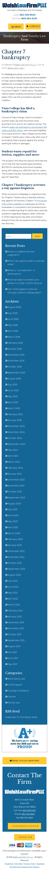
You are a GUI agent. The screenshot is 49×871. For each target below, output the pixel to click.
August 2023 (14, 503)
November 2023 (15, 485)
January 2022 (14, 616)
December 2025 (15, 355)
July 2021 (12, 652)
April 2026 (12, 331)
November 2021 (15, 628)
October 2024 (14, 438)
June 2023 (12, 515)
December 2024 (16, 426)
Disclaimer (9, 864)
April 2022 (12, 598)
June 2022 (12, 587)
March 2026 (13, 337)
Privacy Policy (29, 864)
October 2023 (14, 491)
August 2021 (13, 646)
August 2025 (14, 378)
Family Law (13, 702)
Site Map (18, 864)
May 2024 (12, 450)
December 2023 (15, 479)
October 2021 (14, 634)
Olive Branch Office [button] (24, 826)
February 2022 (15, 610)
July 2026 (12, 313)
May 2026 (12, 325)
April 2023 (12, 527)
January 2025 (14, 420)
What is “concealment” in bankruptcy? (21, 272)
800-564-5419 (29, 18)
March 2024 (13, 462)
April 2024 (12, 456)
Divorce (11, 696)
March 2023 (13, 533)
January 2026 (14, 349)
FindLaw (35, 867)
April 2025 (12, 402)
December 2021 (15, 622)
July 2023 (12, 509)
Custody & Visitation (18, 690)
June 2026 (13, 319)
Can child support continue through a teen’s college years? (24, 291)
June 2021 (12, 658)
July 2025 (12, 384)
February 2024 (15, 468)
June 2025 (12, 390)
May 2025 (12, 396)
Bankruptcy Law (15, 68)
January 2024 (14, 474)
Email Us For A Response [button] (25, 761)
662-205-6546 (27, 15)
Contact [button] (34, 26)
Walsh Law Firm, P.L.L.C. (25, 65)
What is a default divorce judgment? (20, 253)
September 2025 (16, 372)
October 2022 (14, 563)
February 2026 (15, 343)
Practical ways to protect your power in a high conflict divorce (24, 281)
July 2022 (12, 581)
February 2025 (15, 414)
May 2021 (12, 664)
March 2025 (13, 408)
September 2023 (16, 497)
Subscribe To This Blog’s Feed (21, 717)
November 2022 (15, 557)
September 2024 (16, 444)
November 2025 (15, 360)
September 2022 (16, 569)
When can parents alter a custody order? (25, 263)
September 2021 (16, 640)
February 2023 (15, 539)
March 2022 (13, 604)
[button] (16, 27)
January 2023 (14, 545)
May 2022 (12, 592)
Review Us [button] (24, 837)
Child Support (14, 684)
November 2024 (16, 432)
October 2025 (14, 366)
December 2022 (15, 551)
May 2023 (12, 521)
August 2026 (14, 307)
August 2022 (14, 575)
